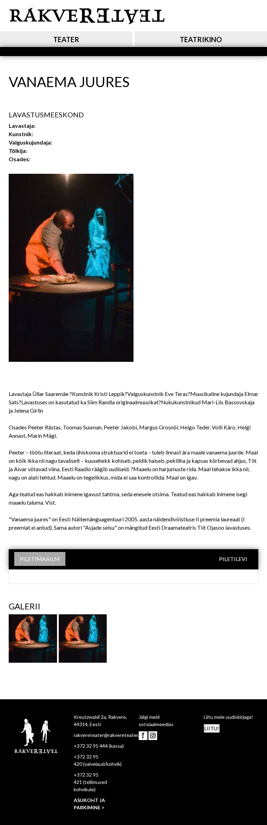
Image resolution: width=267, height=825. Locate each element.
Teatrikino (201, 39)
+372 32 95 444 (91, 746)
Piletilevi (233, 558)
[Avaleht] (87, 14)
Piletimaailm (40, 558)
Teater (66, 39)
